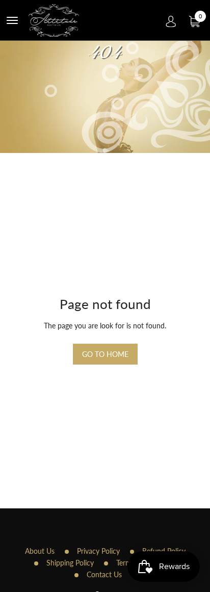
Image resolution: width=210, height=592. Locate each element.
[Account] (171, 20)
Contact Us (104, 574)
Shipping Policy (70, 562)
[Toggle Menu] (12, 20)
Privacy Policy (98, 551)
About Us (40, 551)
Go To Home (105, 354)
